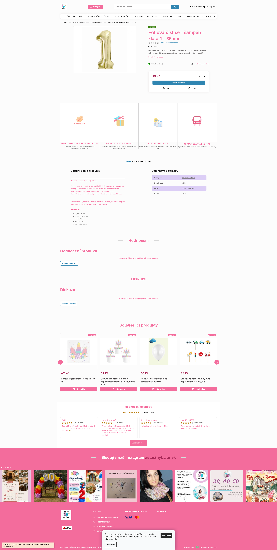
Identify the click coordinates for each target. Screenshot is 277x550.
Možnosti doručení (202, 64)
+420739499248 (103, 522)
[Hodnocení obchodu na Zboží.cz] (67, 528)
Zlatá (184, 193)
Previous (60, 362)
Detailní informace (155, 57)
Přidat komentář (69, 304)
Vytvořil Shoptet (189, 547)
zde (115, 539)
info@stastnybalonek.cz (109, 517)
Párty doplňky (122, 16)
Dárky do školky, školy (98, 16)
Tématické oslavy (74, 16)
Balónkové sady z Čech (146, 16)
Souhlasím (166, 536)
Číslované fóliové (188, 178)
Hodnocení (137, 162)
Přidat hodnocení (69, 263)
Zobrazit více (138, 443)
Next (216, 362)
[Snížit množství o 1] (194, 76)
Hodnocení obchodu (138, 406)
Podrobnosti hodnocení (169, 43)
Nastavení (111, 545)
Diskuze (147, 162)
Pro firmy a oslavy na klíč (199, 16)
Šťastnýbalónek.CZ (106, 527)
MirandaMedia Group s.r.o (208, 547)
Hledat (175, 7)
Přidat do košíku (178, 83)
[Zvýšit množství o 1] (204, 76)
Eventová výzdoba (172, 16)
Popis (128, 162)
